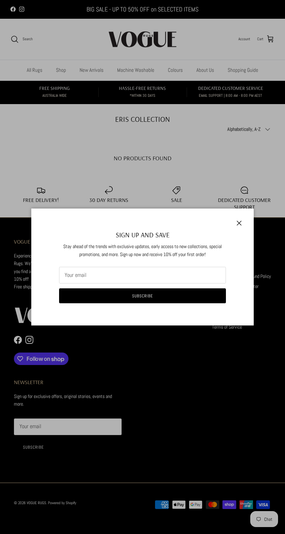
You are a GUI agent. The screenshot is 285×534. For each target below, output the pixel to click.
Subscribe (142, 296)
